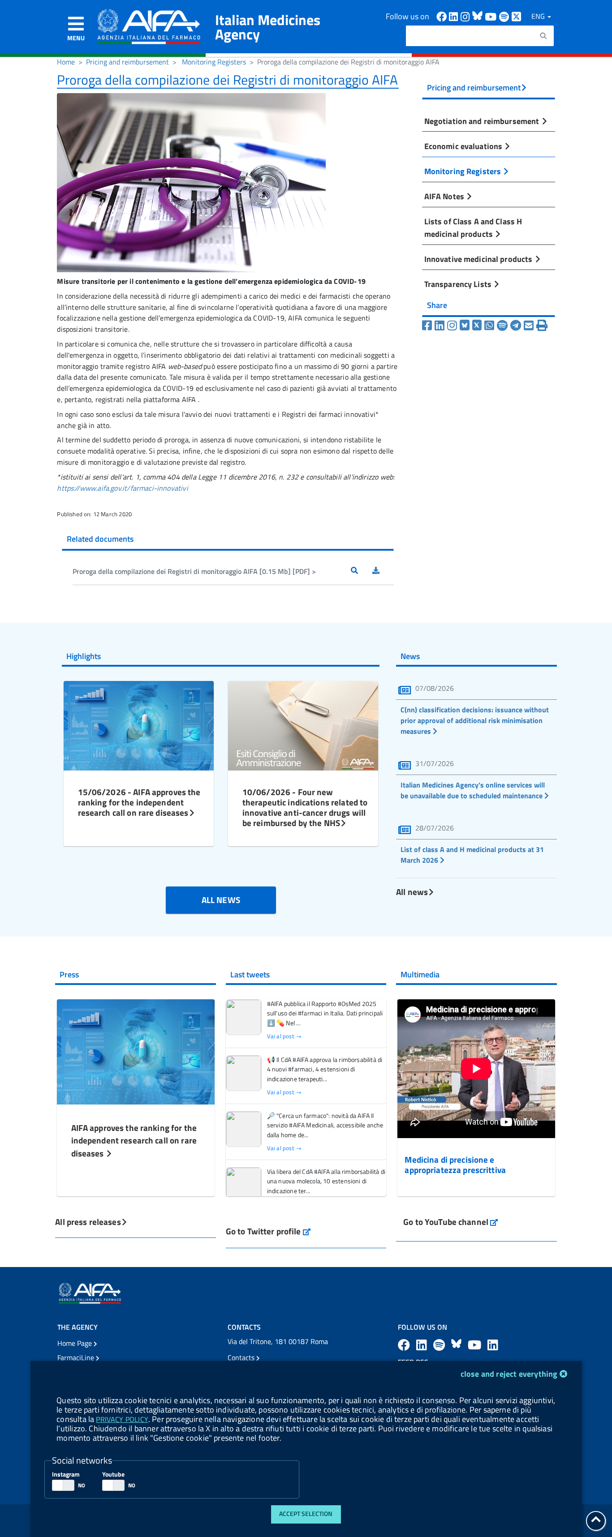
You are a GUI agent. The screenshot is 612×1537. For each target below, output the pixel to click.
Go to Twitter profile (268, 1230)
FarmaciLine (76, 1357)
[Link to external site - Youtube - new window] (492, 16)
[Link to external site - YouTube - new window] (476, 1345)
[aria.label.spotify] (440, 1345)
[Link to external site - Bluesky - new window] (478, 16)
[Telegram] (515, 325)
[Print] (541, 325)
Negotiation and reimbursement (482, 121)
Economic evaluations (464, 146)
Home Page (75, 1343)
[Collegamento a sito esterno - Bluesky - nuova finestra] (457, 1345)
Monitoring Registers (214, 61)
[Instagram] (452, 325)
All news (412, 891)
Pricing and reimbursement (127, 61)
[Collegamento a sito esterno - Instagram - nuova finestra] (466, 16)
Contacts (242, 1357)
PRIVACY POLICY (122, 1419)
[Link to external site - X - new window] (517, 16)
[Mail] (529, 325)
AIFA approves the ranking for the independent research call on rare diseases (134, 1140)
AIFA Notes (445, 196)
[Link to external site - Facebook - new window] (442, 16)
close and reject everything (509, 1374)
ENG (539, 16)
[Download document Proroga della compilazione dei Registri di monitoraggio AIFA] (383, 571)
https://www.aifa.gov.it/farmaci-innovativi (122, 488)
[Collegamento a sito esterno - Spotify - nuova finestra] (505, 16)
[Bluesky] (466, 325)
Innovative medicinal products (479, 259)
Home (66, 61)
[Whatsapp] (489, 325)
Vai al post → (284, 1036)
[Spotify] (502, 325)
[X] (477, 325)
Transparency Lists (458, 284)
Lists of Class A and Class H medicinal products (473, 227)
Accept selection (305, 1514)
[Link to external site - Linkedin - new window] (455, 16)
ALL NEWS (221, 899)
